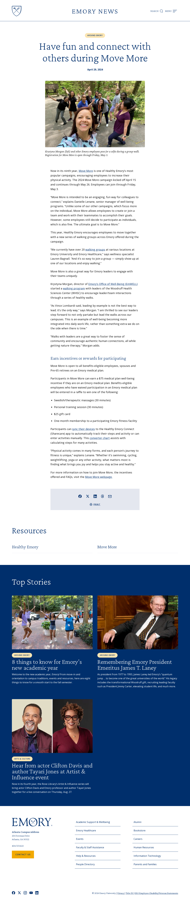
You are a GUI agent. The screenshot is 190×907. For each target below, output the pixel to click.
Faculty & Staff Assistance (90, 847)
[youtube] (31, 893)
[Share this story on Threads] (102, 496)
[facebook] (13, 893)
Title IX (129, 893)
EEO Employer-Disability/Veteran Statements (156, 893)
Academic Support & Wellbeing (93, 822)
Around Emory (95, 35)
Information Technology (147, 855)
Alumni (137, 822)
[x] (19, 893)
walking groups (95, 249)
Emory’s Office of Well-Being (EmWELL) (113, 284)
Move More (86, 171)
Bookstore (139, 830)
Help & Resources (86, 855)
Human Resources (144, 847)
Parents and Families (145, 864)
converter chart (100, 438)
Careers (138, 839)
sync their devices (83, 429)
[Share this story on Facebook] (80, 496)
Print (97, 504)
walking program (74, 288)
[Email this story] (110, 496)
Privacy (121, 893)
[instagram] (25, 893)
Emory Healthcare (86, 830)
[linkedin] (37, 893)
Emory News (95, 11)
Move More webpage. (98, 477)
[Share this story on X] (87, 496)
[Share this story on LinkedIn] (95, 496)
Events (79, 839)
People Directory (85, 864)
